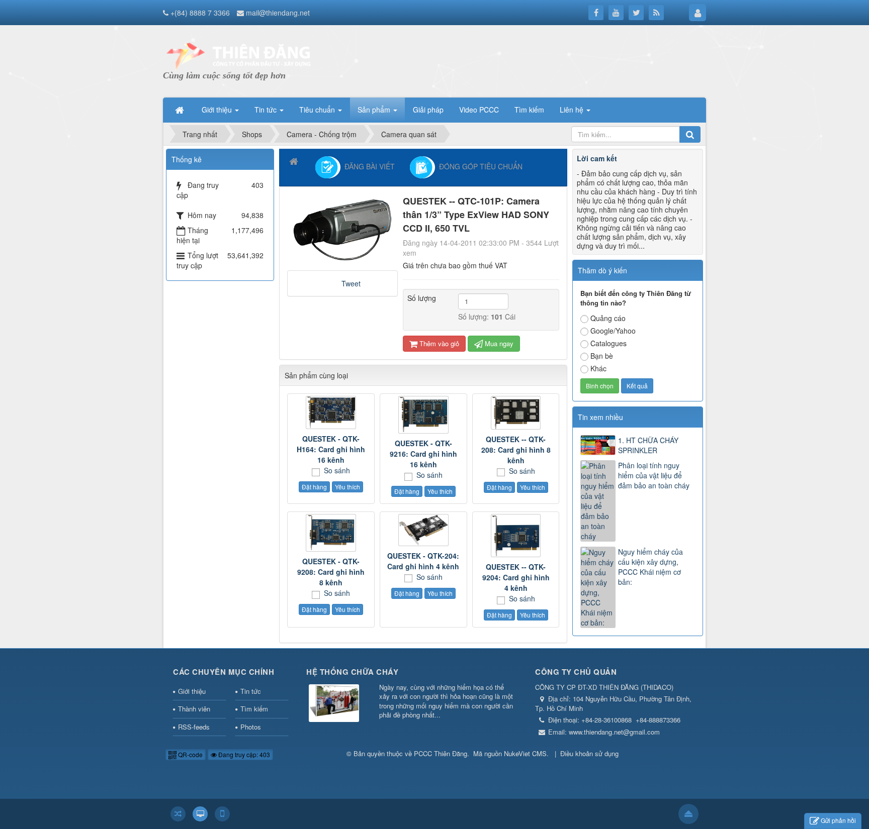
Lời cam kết (597, 158)
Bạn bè (601, 356)
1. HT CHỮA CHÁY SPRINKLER (648, 445)
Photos (250, 727)
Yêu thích (347, 486)
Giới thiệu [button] (218, 110)
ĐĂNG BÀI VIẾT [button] (367, 166)
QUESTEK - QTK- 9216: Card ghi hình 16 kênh (423, 453)
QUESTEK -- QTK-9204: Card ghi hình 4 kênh (516, 577)
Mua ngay (498, 343)
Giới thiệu (192, 691)
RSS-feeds (194, 727)
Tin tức (250, 691)
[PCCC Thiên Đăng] (238, 55)
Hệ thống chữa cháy (352, 671)
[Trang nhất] (180, 109)
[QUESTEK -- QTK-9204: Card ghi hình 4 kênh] (516, 535)
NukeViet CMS (525, 753)
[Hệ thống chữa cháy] (334, 703)
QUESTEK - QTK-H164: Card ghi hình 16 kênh (331, 449)
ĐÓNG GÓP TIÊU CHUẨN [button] (479, 166)
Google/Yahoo (613, 331)
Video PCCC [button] (479, 110)
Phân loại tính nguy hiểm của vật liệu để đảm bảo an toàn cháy (653, 475)
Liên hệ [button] (572, 110)
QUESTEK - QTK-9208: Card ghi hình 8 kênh (331, 571)
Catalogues (608, 343)
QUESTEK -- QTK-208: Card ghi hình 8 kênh (516, 449)
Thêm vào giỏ (438, 343)
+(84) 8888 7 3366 (200, 13)
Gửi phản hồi (838, 820)
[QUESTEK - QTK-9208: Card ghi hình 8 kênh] (331, 533)
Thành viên (194, 708)
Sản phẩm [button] (375, 110)
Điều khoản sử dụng (589, 753)
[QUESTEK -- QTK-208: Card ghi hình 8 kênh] (516, 412)
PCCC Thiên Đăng (440, 753)
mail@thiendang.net (278, 13)
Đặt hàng (314, 486)
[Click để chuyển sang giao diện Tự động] (178, 813)
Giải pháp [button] (428, 110)
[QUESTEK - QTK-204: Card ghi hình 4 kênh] (423, 530)
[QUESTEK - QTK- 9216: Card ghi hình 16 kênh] (423, 415)
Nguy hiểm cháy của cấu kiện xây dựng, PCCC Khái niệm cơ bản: (650, 567)
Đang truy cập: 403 (243, 754)
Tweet (351, 283)
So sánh (336, 470)
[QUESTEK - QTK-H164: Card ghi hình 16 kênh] (331, 412)
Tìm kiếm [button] (529, 110)
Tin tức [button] (266, 110)
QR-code (190, 754)
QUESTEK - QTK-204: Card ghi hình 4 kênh (423, 561)
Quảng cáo (608, 318)
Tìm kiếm (254, 708)
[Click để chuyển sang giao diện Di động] (222, 813)
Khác (598, 368)
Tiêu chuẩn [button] (318, 110)
